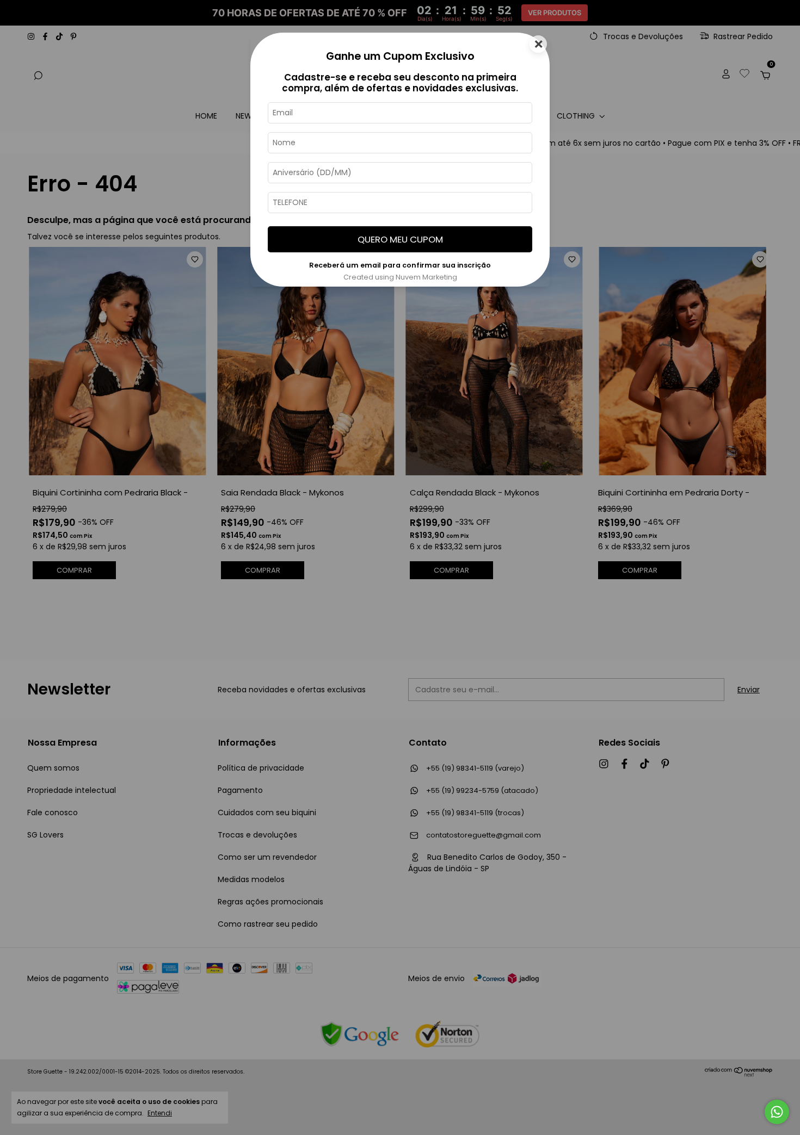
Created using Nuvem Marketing (400, 277)
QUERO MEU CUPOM (400, 239)
